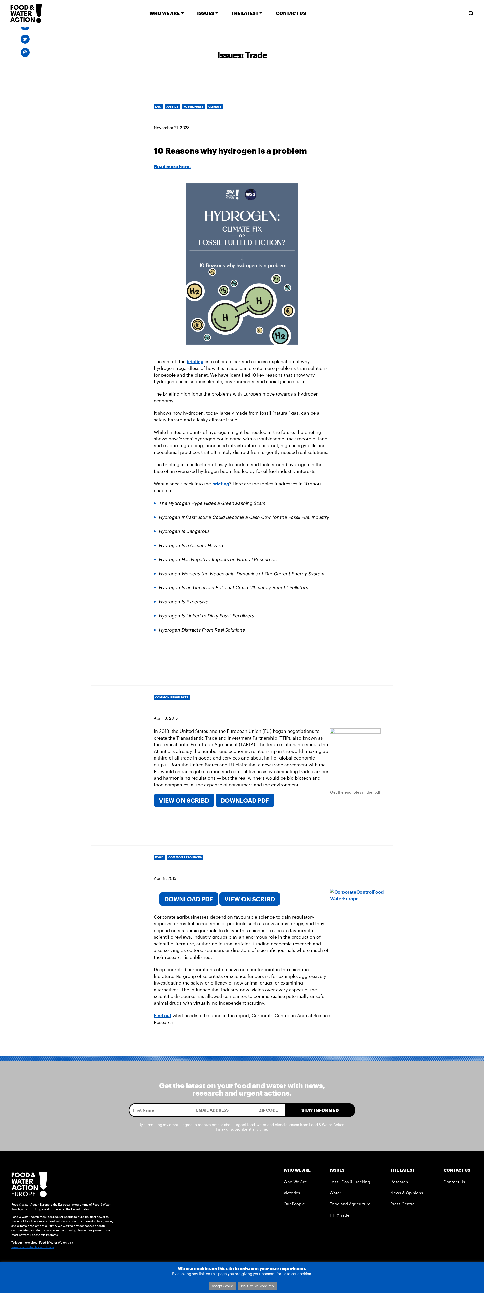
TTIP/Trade (339, 1215)
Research (399, 1181)
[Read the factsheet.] (355, 756)
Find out (162, 1015)
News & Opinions (406, 1192)
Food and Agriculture (350, 1203)
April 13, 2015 (166, 718)
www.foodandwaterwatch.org (32, 1247)
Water (335, 1192)
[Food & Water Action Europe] (26, 13)
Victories (292, 1192)
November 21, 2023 (172, 127)
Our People (294, 1203)
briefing (195, 361)
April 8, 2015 (165, 878)
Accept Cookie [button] (222, 1286)
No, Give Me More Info (257, 1286)
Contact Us (454, 1181)
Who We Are (295, 1181)
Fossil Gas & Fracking (350, 1181)
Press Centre (402, 1203)
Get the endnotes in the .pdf (355, 792)
